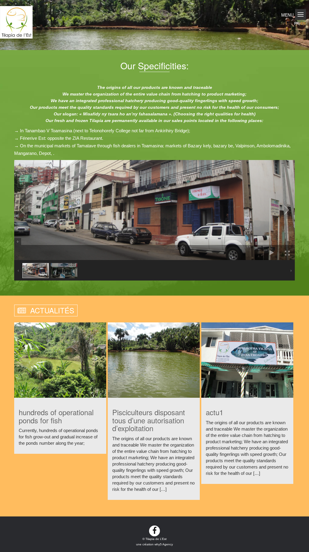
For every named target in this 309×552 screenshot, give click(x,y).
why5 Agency (163, 544)
